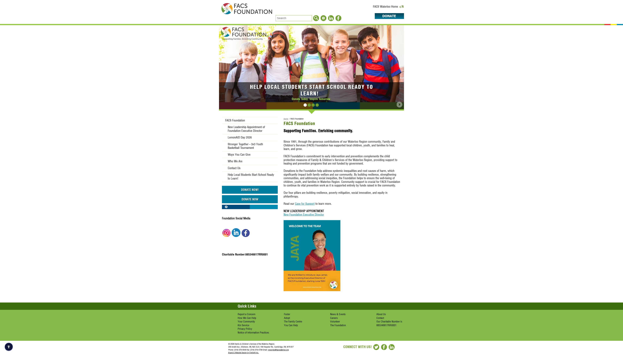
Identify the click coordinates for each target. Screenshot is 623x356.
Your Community (246, 321)
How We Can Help (247, 318)
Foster (287, 314)
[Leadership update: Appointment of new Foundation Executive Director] (312, 290)
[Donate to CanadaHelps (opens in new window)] (387, 18)
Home (286, 119)
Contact (380, 318)
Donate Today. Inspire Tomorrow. (311, 99)
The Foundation (338, 325)
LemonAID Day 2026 (240, 137)
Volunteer (335, 321)
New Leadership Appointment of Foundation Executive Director (246, 129)
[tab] (305, 105)
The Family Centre (293, 321)
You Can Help (291, 325)
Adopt (287, 318)
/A (402, 7)
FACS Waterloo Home (385, 6)
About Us (381, 314)
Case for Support (305, 204)
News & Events (338, 314)
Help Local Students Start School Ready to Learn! (311, 90)
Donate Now (250, 199)
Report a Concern (246, 314)
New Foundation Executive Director (304, 214)
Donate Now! (250, 190)
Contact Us (234, 168)
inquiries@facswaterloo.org (278, 350)
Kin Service (243, 325)
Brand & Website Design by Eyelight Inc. (243, 352)
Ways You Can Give (239, 154)
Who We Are (235, 161)
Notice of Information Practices (253, 332)
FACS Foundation (235, 120)
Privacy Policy (245, 328)
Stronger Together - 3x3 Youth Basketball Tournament (245, 146)
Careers (334, 318)
